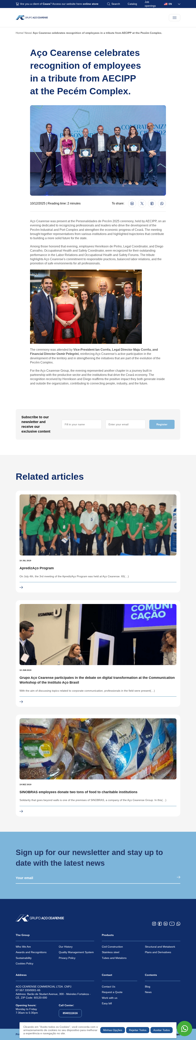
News (27, 32)
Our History (66, 946)
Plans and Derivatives (158, 952)
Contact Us (108, 986)
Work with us (109, 997)
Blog (147, 986)
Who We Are (23, 946)
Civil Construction (112, 946)
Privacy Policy (67, 957)
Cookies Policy (24, 963)
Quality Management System (76, 952)
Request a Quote (112, 992)
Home (19, 32)
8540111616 (70, 1013)
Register (161, 424)
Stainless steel (110, 952)
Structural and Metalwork (160, 946)
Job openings (150, 3)
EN (170, 4)
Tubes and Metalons (114, 957)
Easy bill (107, 1003)
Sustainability (24, 957)
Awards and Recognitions (31, 952)
